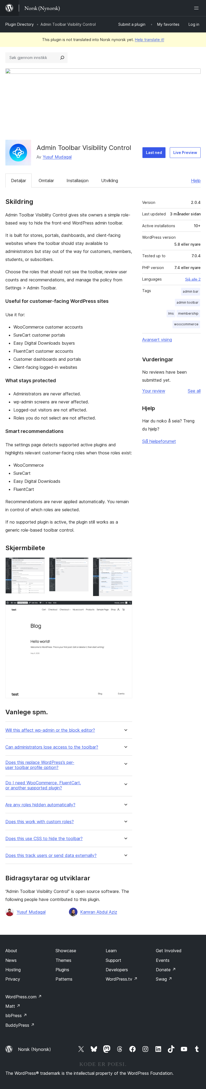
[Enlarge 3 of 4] (125, 564)
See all (194, 390)
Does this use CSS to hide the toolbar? (44, 838)
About (11, 950)
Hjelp (196, 180)
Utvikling (109, 180)
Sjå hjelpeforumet (159, 441)
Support (113, 960)
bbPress (16, 1015)
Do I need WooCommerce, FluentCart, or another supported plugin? (43, 785)
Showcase (66, 950)
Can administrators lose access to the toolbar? (51, 747)
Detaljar (18, 180)
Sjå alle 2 (193, 279)
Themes (63, 960)
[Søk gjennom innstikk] (62, 57)
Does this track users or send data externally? (51, 855)
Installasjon (78, 180)
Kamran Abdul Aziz (98, 912)
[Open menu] (197, 8)
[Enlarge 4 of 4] (125, 607)
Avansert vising (157, 339)
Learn (111, 950)
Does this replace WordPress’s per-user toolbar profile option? (39, 765)
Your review (153, 390)
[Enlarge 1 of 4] (37, 564)
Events (163, 960)
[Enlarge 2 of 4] (81, 564)
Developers (117, 969)
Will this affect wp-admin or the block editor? (50, 730)
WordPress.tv (122, 979)
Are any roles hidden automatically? (40, 804)
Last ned (154, 152)
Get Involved (169, 950)
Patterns (64, 979)
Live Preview (185, 152)
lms (171, 313)
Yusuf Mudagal (57, 157)
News (11, 960)
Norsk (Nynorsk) (34, 1049)
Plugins (62, 969)
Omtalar (46, 180)
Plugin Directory (19, 24)
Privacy (12, 979)
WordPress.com (23, 996)
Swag (164, 979)
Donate (166, 969)
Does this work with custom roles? (39, 821)
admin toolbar (187, 302)
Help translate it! (149, 39)
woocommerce (186, 324)
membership (188, 313)
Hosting (13, 969)
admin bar (190, 291)
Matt (12, 1006)
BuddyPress (20, 1025)
